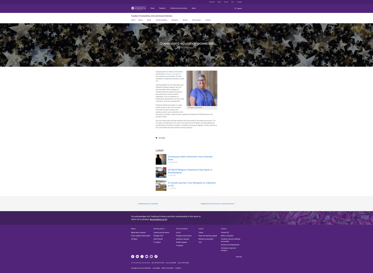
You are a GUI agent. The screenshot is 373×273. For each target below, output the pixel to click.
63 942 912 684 (159, 262)
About (194, 8)
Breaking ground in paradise (148, 204)
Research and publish (206, 239)
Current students (161, 20)
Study (153, 8)
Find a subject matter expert (140, 236)
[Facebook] (132, 256)
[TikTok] (156, 256)
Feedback (178, 268)
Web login (239, 256)
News (219, 2)
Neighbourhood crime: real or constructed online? (217, 204)
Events (226, 2)
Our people (162, 138)
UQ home (211, 2)
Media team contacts (138, 232)
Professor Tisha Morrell (173, 74)
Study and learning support (208, 236)
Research (162, 8)
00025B (173, 262)
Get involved (196, 20)
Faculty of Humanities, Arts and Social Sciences (151, 16)
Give (232, 2)
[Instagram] (151, 256)
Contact (239, 2)
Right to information (168, 268)
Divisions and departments (230, 245)
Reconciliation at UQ (158, 219)
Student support (181, 242)
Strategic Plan (158, 236)
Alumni (185, 20)
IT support (157, 242)
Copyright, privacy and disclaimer (141, 268)
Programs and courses (183, 236)
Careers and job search (161, 232)
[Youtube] (146, 256)
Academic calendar (182, 239)
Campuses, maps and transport (228, 249)
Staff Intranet (158, 239)
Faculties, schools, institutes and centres (230, 240)
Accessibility (156, 268)
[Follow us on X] (142, 256)
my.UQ (178, 232)
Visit (200, 242)
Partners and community (178, 8)
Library (201, 232)
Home (133, 20)
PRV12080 (185, 262)
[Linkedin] (137, 256)
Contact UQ (225, 232)
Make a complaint (227, 236)
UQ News (134, 239)
